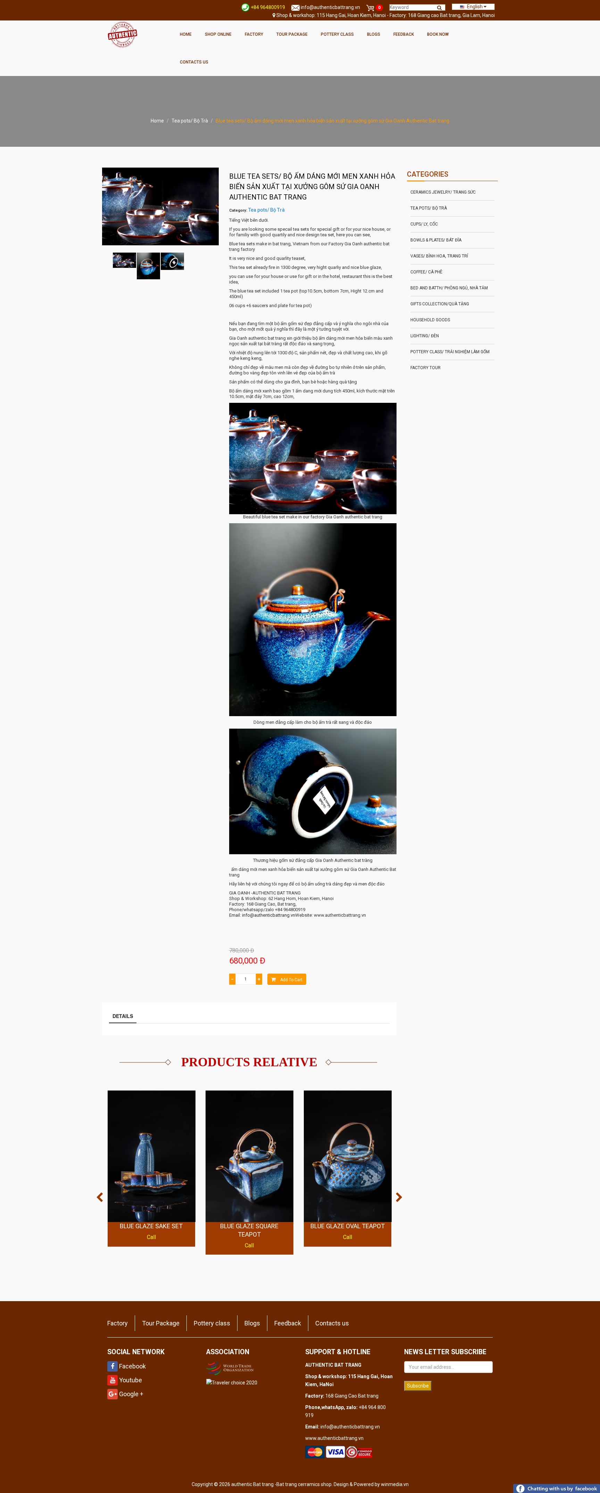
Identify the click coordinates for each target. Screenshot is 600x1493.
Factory (254, 34)
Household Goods (430, 319)
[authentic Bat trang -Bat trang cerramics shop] (122, 34)
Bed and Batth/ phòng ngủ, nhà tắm (449, 288)
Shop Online (218, 34)
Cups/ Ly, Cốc (424, 224)
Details (122, 1015)
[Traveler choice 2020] (231, 1382)
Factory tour (425, 367)
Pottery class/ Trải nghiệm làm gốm (450, 351)
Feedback (403, 34)
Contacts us (194, 62)
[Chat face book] (556, 1488)
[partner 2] (230, 1367)
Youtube (130, 1380)
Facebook (132, 1366)
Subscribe (418, 1386)
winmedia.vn (395, 1484)
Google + (130, 1394)
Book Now (438, 34)
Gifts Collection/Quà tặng (439, 304)
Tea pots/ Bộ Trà (190, 121)
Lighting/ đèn (424, 335)
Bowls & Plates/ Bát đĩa (435, 240)
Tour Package (292, 34)
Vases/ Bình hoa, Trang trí (439, 256)
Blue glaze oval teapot (347, 1226)
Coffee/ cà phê (426, 272)
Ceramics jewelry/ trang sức (443, 192)
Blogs (373, 34)
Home (186, 34)
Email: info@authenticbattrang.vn (262, 915)
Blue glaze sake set (151, 1226)
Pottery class (337, 34)
